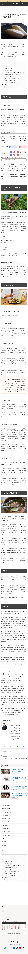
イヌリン (14, 19)
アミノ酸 (4, 841)
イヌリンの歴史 (8, 68)
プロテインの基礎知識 (7, 805)
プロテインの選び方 (6, 818)
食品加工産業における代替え (11, 74)
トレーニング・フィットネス (9, 838)
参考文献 (6, 87)
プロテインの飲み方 (6, 822)
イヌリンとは (7, 66)
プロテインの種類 (6, 808)
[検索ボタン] (25, 850)
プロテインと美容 (6, 835)
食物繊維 (10, 19)
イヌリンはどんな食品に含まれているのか (14, 72)
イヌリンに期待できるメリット (12, 78)
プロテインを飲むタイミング (9, 812)
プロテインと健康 (6, 832)
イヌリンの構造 (8, 70)
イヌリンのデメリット (10, 80)
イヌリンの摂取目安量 (9, 82)
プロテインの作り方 (6, 825)
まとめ (5, 85)
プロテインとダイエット (8, 828)
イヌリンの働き (8, 76)
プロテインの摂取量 (6, 815)
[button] (4, 747)
